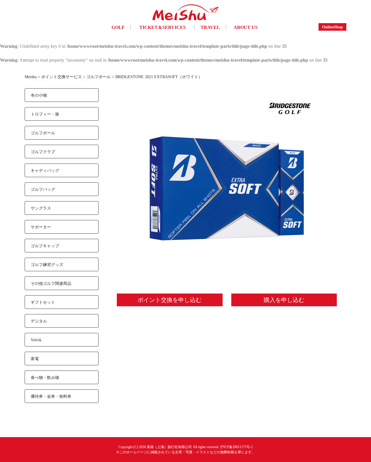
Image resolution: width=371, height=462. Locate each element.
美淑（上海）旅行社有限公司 (169, 446)
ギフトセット (43, 302)
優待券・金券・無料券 (51, 396)
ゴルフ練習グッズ (47, 264)
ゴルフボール (43, 133)
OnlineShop (332, 27)
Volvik (36, 340)
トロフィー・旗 (45, 114)
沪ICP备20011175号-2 (236, 446)
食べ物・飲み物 (45, 377)
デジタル (39, 321)
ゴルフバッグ (43, 189)
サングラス (41, 208)
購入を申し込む (284, 299)
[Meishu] (185, 13)
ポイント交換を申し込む (169, 299)
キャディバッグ (45, 170)
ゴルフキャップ (45, 246)
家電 (35, 358)
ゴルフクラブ (43, 151)
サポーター (41, 227)
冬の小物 (39, 95)
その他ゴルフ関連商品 (51, 283)
